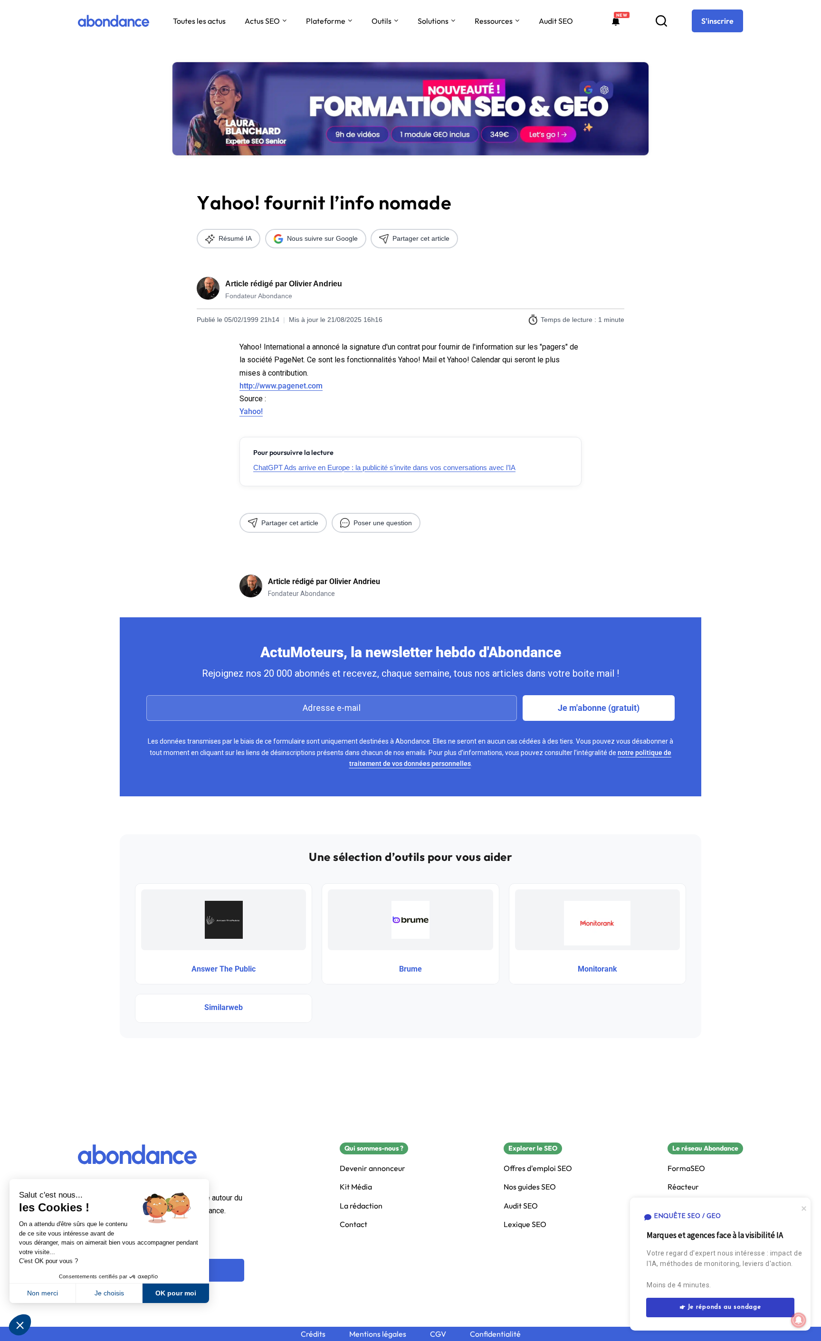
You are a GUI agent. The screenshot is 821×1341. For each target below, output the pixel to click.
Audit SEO (556, 21)
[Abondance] (113, 21)
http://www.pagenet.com (281, 385)
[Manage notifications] (798, 1320)
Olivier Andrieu (315, 284)
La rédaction (361, 1205)
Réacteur (683, 1186)
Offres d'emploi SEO (538, 1168)
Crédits (313, 1334)
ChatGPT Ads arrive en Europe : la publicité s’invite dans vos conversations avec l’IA (384, 467)
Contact (353, 1224)
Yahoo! (251, 411)
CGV (438, 1334)
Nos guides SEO (530, 1186)
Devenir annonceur (372, 1168)
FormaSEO (686, 1168)
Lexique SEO (525, 1224)
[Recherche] (661, 20)
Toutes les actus (199, 21)
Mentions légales (377, 1334)
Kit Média (356, 1186)
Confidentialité (495, 1334)
